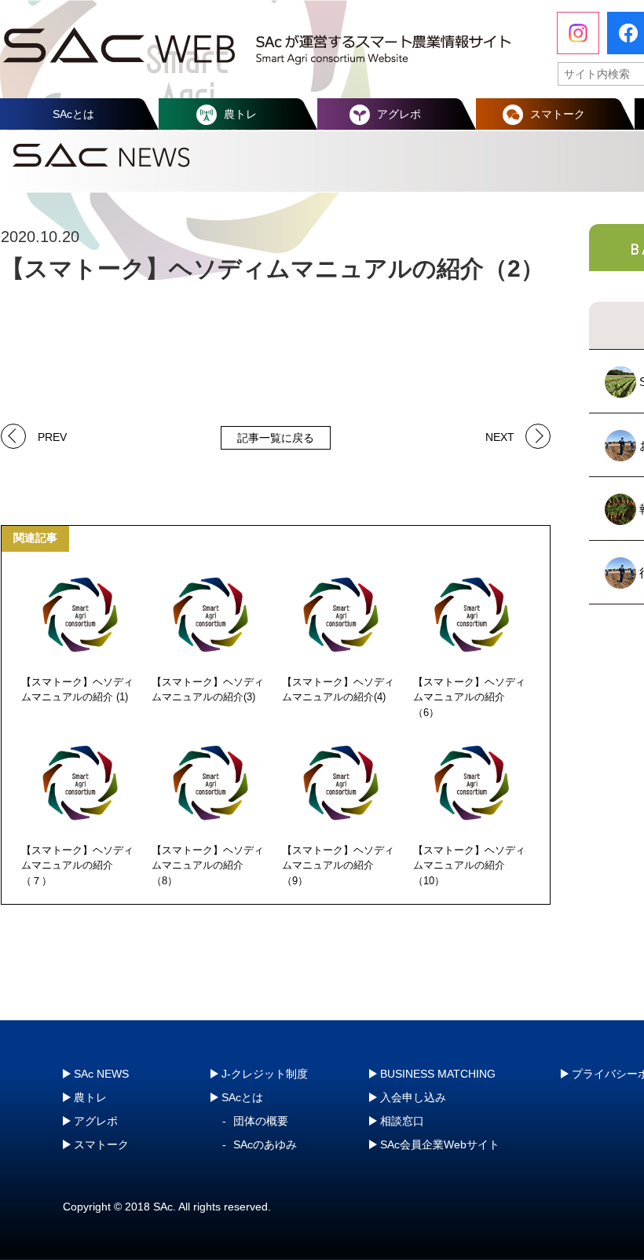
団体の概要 (260, 1121)
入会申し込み (413, 1097)
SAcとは (73, 114)
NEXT (499, 436)
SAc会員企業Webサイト (439, 1144)
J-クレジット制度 (264, 1073)
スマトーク (557, 114)
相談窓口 (402, 1121)
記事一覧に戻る (275, 438)
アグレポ (399, 114)
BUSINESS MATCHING (438, 1073)
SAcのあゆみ (265, 1144)
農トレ (240, 114)
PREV (52, 436)
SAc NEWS (101, 1073)
